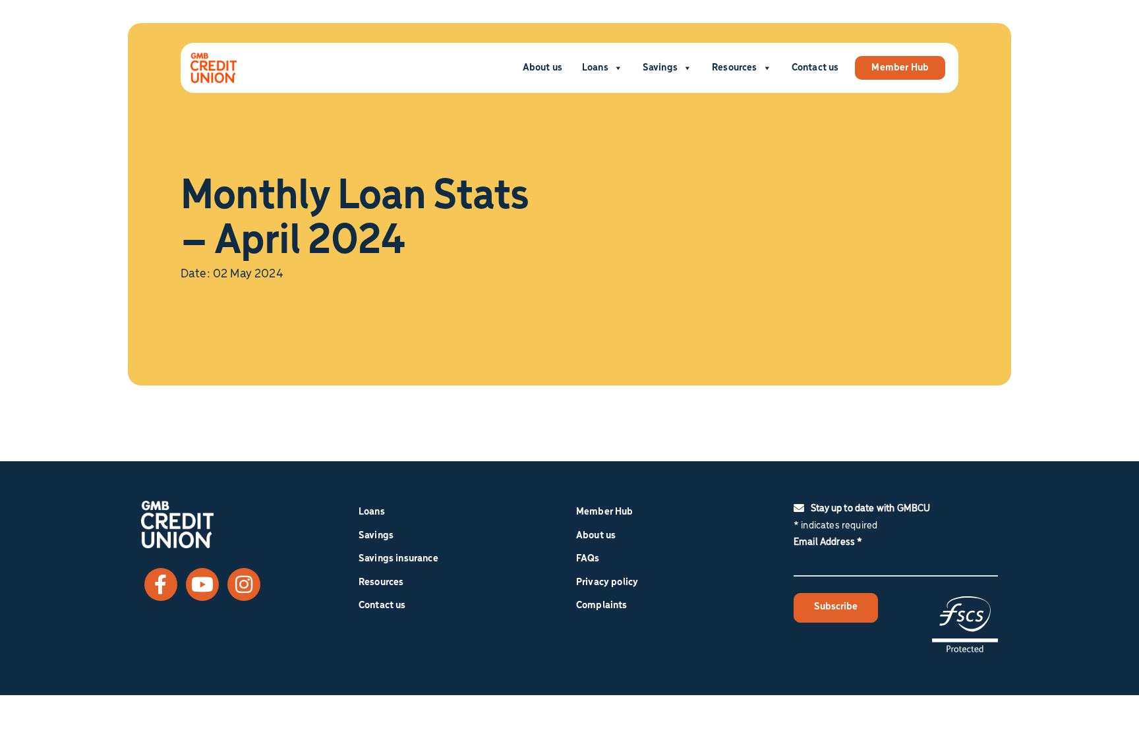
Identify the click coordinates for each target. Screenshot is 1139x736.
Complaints (602, 605)
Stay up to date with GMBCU (870, 508)
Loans (595, 68)
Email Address (828, 542)
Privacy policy (607, 582)
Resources (734, 68)
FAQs (588, 558)
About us (542, 68)
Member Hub (900, 68)
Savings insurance (398, 558)
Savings (660, 68)
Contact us (815, 68)
